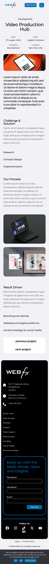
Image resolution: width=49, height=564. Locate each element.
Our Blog (7, 441)
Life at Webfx (9, 446)
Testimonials (8, 437)
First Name (12, 477)
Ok (16, 560)
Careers (6, 427)
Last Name (12, 487)
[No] (46, 557)
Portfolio (6, 423)
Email (10, 497)
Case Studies (9, 418)
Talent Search (9, 432)
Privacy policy (31, 560)
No (21, 560)
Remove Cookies (10, 450)
